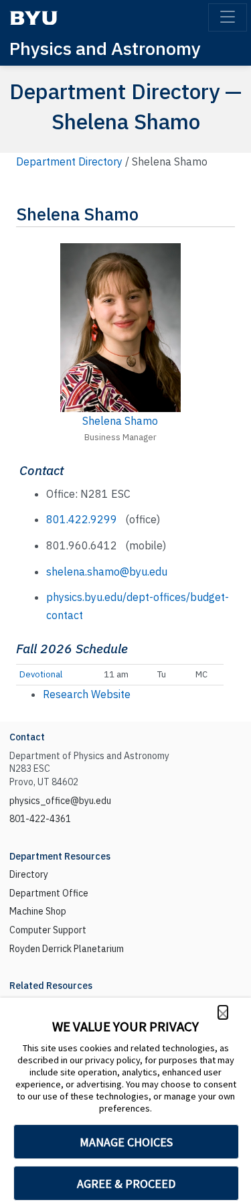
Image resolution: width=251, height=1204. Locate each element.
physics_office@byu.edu (60, 801)
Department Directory (69, 161)
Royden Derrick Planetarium (66, 949)
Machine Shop (37, 911)
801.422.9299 (81, 519)
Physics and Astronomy (105, 48)
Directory (28, 874)
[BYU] (33, 18)
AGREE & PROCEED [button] (126, 1183)
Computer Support (47, 930)
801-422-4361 (40, 819)
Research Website (87, 694)
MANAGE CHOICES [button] (126, 1142)
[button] (223, 1012)
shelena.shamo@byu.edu (106, 571)
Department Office (48, 893)
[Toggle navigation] (227, 17)
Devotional (40, 674)
